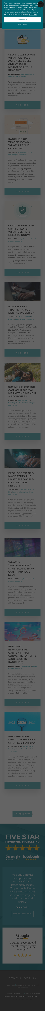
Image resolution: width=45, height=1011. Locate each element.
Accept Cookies (22, 19)
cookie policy (33, 14)
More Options (22, 24)
